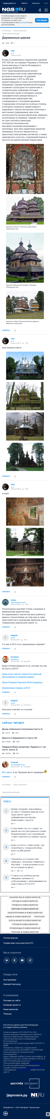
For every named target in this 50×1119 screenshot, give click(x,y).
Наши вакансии (10, 1009)
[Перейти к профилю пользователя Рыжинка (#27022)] (5, 659)
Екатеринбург (9, 980)
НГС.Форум (6, 31)
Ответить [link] (6, 330)
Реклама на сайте (11, 1000)
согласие (24, 22)
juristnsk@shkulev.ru (35, 1068)
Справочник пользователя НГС (18, 943)
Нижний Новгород (12, 984)
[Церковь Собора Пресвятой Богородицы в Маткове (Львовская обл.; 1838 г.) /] (25, 305)
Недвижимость (9, 3)
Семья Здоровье (20, 31)
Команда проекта (12, 1005)
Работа (24, 3)
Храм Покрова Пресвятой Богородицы (22, 682)
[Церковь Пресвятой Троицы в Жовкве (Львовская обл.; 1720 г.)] (25, 258)
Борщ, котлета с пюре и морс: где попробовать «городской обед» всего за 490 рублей (27, 848)
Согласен (42, 20)
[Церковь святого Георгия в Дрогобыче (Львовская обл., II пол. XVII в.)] (25, 210)
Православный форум (10, 34)
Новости (36, 3)
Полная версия (10, 938)
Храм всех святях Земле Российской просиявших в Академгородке (21, 675)
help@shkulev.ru (23, 1070)
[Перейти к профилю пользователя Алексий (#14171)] (5, 764)
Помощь (7, 1014)
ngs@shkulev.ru (36, 1063)
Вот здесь (7, 772)
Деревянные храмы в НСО (16, 687)
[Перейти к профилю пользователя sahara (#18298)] (5, 602)
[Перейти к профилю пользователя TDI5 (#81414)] (5, 53)
